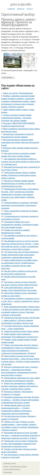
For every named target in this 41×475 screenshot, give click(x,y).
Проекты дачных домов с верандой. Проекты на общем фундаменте (18, 22)
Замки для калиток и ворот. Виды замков (21, 331)
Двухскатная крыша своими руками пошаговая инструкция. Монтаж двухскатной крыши (20, 142)
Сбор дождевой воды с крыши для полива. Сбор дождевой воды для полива (19, 289)
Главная (11, 8)
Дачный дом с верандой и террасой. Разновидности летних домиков (17, 135)
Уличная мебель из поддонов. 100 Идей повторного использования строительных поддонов (19, 205)
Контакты (6, 466)
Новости (20, 8)
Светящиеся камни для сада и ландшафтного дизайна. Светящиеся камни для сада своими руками (19, 224)
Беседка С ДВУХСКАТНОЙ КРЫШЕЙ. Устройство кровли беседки (18, 124)
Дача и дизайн (20, 4)
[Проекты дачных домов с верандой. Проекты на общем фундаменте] (20, 60)
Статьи (30, 8)
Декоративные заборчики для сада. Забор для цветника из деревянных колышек (20, 379)
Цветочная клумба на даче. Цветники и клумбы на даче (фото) (19, 294)
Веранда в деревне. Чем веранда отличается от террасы (17, 393)
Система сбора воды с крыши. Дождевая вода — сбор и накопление (20, 327)
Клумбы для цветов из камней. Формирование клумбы (15, 231)
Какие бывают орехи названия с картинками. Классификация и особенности (19, 335)
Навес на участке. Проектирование (18, 93)
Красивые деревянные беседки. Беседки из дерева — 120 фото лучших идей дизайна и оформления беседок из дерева (20, 400)
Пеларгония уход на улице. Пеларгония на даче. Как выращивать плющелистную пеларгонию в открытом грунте (19, 444)
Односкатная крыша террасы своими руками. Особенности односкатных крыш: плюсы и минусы (18, 175)
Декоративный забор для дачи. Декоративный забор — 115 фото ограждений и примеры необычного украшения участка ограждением (16, 409)
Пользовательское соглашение (18, 466)
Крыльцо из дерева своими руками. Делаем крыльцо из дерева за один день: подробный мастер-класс (18, 183)
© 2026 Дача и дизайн (9, 463)
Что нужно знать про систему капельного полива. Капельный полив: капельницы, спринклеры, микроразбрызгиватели (20, 255)
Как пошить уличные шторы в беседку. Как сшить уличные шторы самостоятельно (19, 283)
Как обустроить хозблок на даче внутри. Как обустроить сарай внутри (19, 272)
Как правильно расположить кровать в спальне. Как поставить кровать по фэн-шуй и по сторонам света (20, 161)
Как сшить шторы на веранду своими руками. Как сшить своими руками (18, 154)
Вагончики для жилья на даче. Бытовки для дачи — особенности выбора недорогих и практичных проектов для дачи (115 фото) (20, 435)
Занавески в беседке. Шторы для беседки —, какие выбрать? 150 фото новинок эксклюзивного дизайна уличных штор (20, 320)
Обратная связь (7, 472)
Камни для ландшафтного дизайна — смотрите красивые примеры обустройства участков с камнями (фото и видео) (19, 386)
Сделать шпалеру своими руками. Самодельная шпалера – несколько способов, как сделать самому (16, 118)
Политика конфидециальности (11, 469)
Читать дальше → (8, 77)
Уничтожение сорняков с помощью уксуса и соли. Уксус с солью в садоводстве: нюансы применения (20, 301)
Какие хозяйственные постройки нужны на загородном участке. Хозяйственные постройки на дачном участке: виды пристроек (19, 264)
